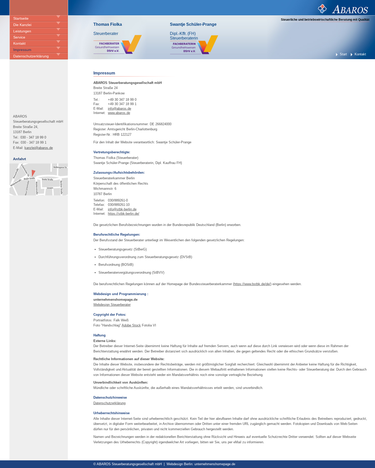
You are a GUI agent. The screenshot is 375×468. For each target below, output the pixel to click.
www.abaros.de (119, 113)
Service (19, 37)
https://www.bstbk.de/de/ (252, 284)
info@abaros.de (119, 108)
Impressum (22, 50)
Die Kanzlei (22, 25)
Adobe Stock (131, 325)
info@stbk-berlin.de (122, 209)
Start (343, 54)
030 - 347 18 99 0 (33, 137)
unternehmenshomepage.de (214, 464)
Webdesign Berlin (179, 464)
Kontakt (19, 43)
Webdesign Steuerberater (112, 305)
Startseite (21, 18)
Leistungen (22, 31)
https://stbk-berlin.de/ (123, 214)
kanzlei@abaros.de (38, 148)
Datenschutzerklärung (31, 56)
